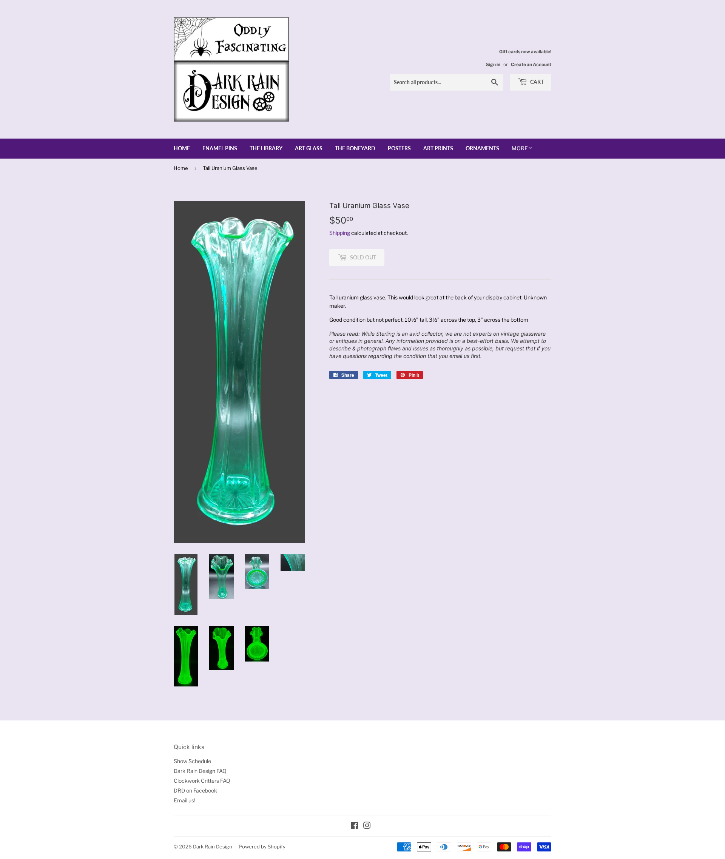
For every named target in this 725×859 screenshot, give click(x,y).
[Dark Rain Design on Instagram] (367, 826)
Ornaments (482, 148)
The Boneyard (355, 148)
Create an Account (531, 64)
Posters (399, 148)
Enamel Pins (219, 148)
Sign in (493, 64)
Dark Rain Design (212, 847)
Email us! (184, 800)
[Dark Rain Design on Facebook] (354, 826)
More (520, 148)
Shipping (339, 233)
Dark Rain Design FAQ (200, 771)
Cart (536, 82)
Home (182, 148)
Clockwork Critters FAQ (202, 780)
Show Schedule (192, 761)
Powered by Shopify (262, 847)
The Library (266, 148)
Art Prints (438, 148)
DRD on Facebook (195, 790)
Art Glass (308, 148)
